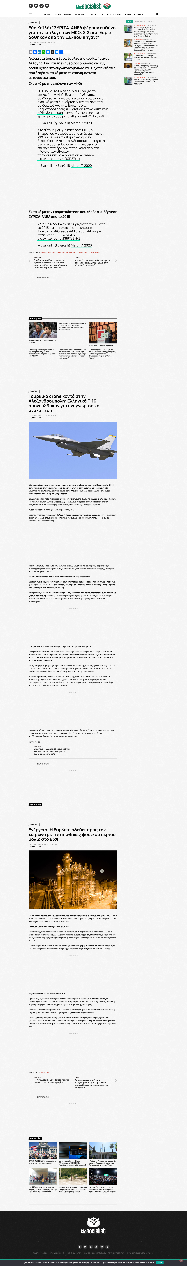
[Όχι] (184, 1263)
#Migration (74, 109)
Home (47, 14)
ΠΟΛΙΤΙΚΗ (57, 14)
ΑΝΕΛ (45, 252)
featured (46, 1072)
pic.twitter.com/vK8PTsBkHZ (58, 238)
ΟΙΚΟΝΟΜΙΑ (79, 14)
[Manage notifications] (181, 1260)
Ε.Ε (50, 252)
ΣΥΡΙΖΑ (99, 252)
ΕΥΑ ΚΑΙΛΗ (57, 252)
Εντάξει (159, 1263)
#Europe (94, 231)
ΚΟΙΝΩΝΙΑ (138, 14)
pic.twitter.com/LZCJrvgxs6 (83, 116)
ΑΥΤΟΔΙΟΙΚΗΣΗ (114, 14)
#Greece (87, 155)
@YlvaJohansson (50, 112)
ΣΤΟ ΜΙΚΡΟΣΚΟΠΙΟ (95, 14)
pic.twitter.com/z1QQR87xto (58, 158)
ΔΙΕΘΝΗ (67, 14)
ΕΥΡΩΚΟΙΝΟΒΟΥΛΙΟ (71, 252)
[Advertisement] (73, 189)
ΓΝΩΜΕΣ (127, 14)
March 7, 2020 (81, 123)
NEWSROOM (36, 44)
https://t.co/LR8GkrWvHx (56, 235)
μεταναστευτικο (87, 252)
